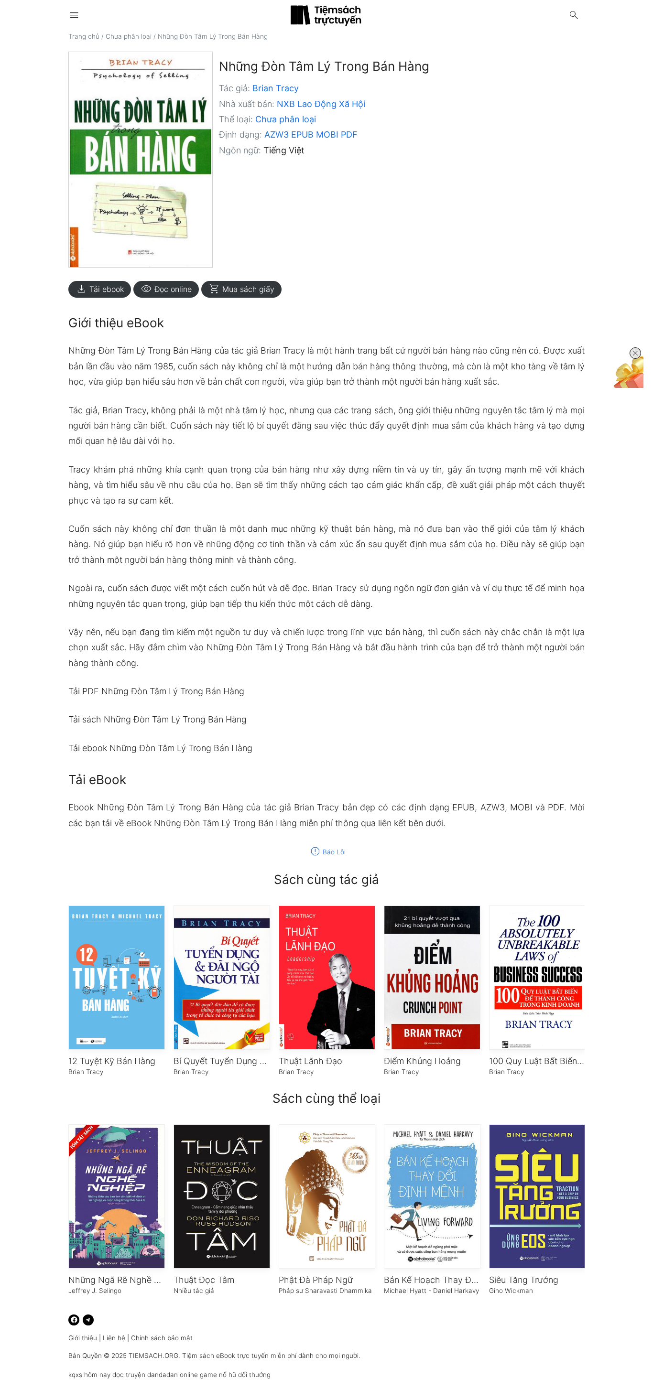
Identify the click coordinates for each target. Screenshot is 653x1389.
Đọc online (166, 289)
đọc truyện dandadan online (155, 1374)
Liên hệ (114, 1338)
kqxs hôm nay (89, 1374)
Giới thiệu (82, 1338)
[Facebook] (73, 1319)
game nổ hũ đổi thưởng (235, 1374)
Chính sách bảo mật (162, 1338)
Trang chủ (83, 36)
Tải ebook (100, 289)
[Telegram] (88, 1319)
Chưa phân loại (129, 36)
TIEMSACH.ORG (153, 1355)
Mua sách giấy (241, 289)
